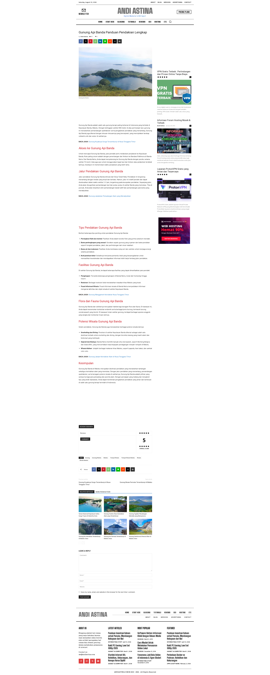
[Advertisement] (115, 112)
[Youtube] (98, 661)
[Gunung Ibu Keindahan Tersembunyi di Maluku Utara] (90, 527)
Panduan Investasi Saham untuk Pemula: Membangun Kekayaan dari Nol (120, 636)
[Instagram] (86, 661)
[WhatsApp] (95, 41)
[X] (86, 41)
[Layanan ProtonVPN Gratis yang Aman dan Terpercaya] (174, 189)
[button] (170, 21)
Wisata (139, 458)
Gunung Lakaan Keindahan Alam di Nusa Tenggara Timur (110, 357)
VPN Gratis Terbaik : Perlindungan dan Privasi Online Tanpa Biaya (173, 72)
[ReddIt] (110, 41)
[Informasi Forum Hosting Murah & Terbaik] (174, 140)
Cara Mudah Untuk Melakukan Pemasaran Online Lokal (147, 645)
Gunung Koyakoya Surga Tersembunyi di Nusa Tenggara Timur (112, 142)
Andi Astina (84, 36)
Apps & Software (173, 663)
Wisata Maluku (84, 460)
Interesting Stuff (115, 642)
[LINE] (105, 41)
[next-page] (83, 542)
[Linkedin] (100, 41)
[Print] (119, 41)
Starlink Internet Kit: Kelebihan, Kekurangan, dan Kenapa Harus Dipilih (120, 657)
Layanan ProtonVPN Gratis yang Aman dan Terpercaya (172, 170)
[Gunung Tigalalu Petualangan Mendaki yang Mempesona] (140, 504)
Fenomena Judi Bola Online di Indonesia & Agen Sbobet (149, 656)
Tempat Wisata (114, 458)
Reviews (141, 639)
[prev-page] (80, 542)
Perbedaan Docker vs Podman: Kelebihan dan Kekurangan (177, 657)
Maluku (106, 458)
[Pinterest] (90, 41)
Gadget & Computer (115, 651)
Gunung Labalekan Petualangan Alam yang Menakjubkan (110, 196)
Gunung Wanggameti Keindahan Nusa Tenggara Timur (109, 295)
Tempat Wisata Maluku (128, 458)
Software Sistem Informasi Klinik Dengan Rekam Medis (149, 634)
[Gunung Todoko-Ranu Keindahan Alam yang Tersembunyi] (115, 504)
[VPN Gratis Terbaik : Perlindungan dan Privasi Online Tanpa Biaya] (174, 92)
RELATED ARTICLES (86, 492)
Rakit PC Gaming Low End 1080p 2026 (119, 647)
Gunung (87, 458)
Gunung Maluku (96, 458)
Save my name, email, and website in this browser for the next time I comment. (108, 592)
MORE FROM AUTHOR (103, 492)
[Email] (115, 41)
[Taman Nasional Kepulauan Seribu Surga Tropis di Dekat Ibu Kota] (90, 504)
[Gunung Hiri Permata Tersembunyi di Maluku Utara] (115, 527)
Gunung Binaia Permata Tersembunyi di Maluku (136, 482)
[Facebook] (81, 41)
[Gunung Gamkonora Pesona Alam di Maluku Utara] (140, 527)
